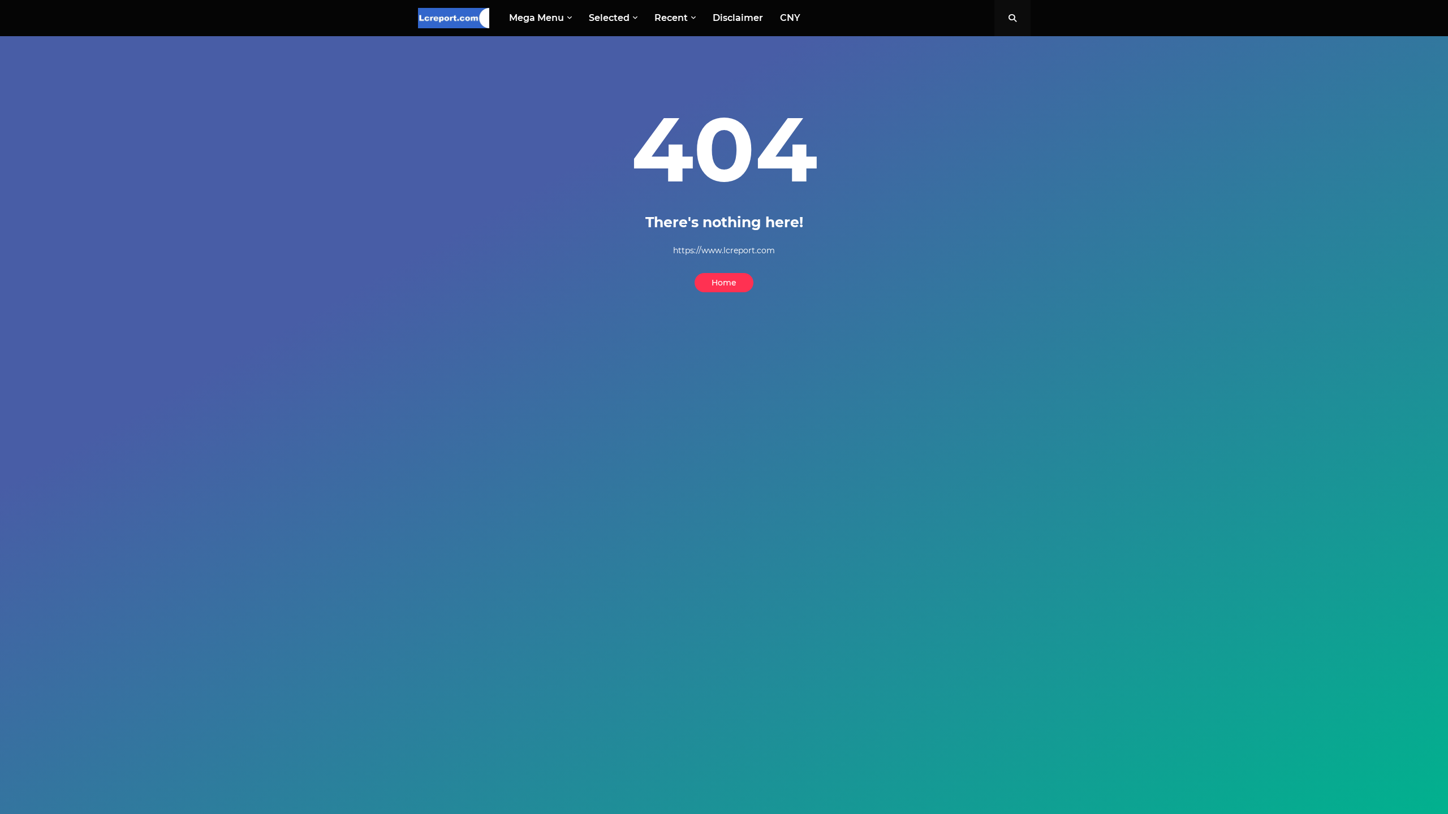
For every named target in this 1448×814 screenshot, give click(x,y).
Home (724, 283)
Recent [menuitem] (671, 17)
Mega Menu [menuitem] (536, 17)
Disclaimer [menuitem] (738, 17)
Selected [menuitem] (609, 17)
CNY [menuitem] (790, 17)
